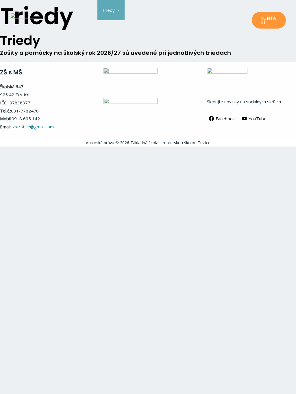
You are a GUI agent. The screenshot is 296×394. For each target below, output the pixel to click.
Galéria (107, 30)
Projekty (137, 10)
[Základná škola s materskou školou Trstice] (26, 19)
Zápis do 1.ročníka (178, 10)
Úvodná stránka (72, 10)
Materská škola (71, 30)
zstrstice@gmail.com (33, 127)
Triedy (108, 10)
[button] (269, 20)
